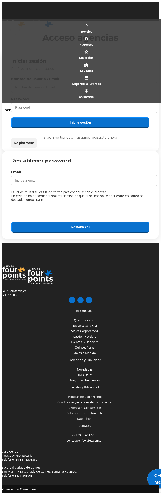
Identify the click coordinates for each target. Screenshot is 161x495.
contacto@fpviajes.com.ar (85, 441)
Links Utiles (85, 375)
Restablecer (80, 227)
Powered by (19, 489)
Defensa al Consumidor (84, 408)
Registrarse (24, 143)
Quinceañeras (85, 347)
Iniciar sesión (80, 122)
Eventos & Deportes (85, 342)
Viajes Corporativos (84, 331)
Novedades (85, 369)
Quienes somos (85, 320)
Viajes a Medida (85, 353)
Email (16, 172)
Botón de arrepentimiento (84, 413)
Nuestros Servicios (85, 326)
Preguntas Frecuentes (84, 380)
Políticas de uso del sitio (85, 397)
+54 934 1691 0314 (85, 435)
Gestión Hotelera (84, 336)
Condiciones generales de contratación (84, 402)
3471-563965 (23, 476)
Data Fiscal (84, 419)
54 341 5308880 (26, 460)
